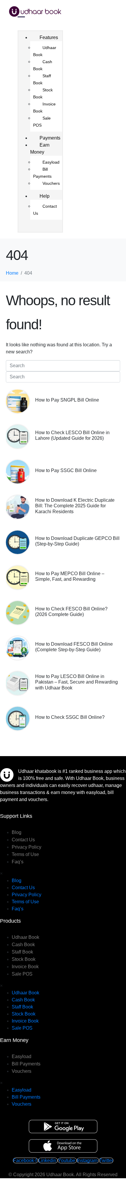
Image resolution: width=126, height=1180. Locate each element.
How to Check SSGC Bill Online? (70, 717)
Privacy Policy (26, 847)
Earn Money (40, 148)
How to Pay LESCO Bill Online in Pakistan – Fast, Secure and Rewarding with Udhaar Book (76, 682)
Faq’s (17, 861)
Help (45, 196)
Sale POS (42, 121)
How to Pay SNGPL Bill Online (67, 399)
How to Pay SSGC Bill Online (66, 470)
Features (49, 37)
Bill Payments (42, 173)
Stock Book (43, 93)
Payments (50, 137)
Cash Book (42, 65)
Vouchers (51, 183)
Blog (16, 832)
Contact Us (45, 210)
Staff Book (42, 79)
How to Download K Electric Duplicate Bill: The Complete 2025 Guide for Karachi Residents (75, 506)
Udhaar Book (44, 51)
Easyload (50, 162)
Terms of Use (25, 854)
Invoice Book (44, 107)
